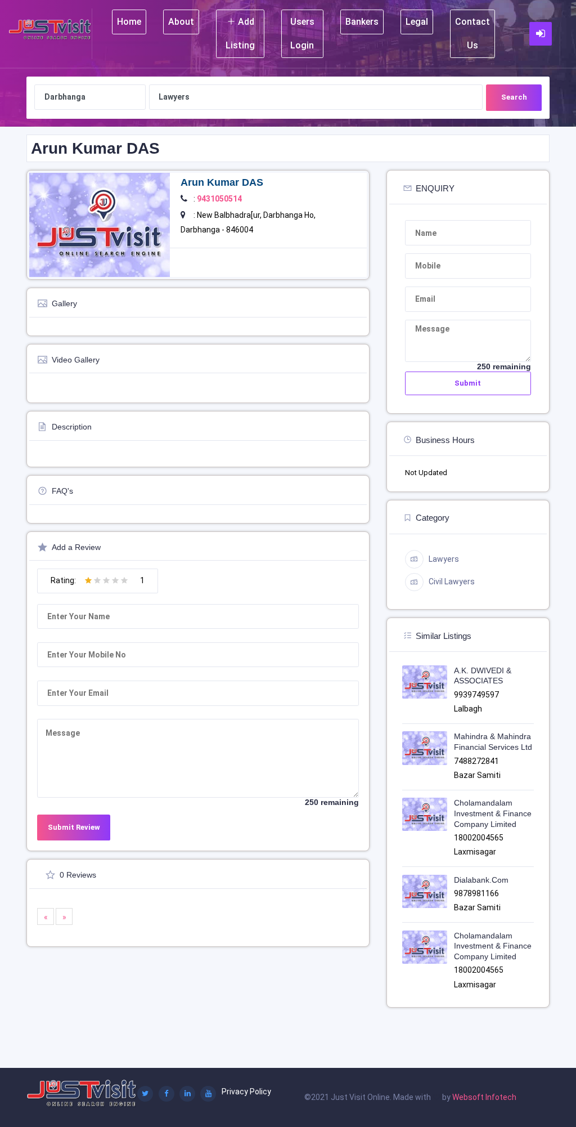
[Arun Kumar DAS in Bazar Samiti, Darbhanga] (99, 224)
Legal (417, 21)
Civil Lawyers (452, 581)
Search (514, 97)
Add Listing (240, 33)
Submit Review (74, 827)
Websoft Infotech (484, 1097)
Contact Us (472, 33)
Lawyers (444, 559)
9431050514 (219, 198)
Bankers (362, 21)
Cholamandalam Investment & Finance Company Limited (493, 813)
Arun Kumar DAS (222, 182)
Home (129, 21)
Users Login (302, 33)
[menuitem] (129, 34)
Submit (467, 383)
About (181, 21)
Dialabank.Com (481, 879)
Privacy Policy (246, 1091)
